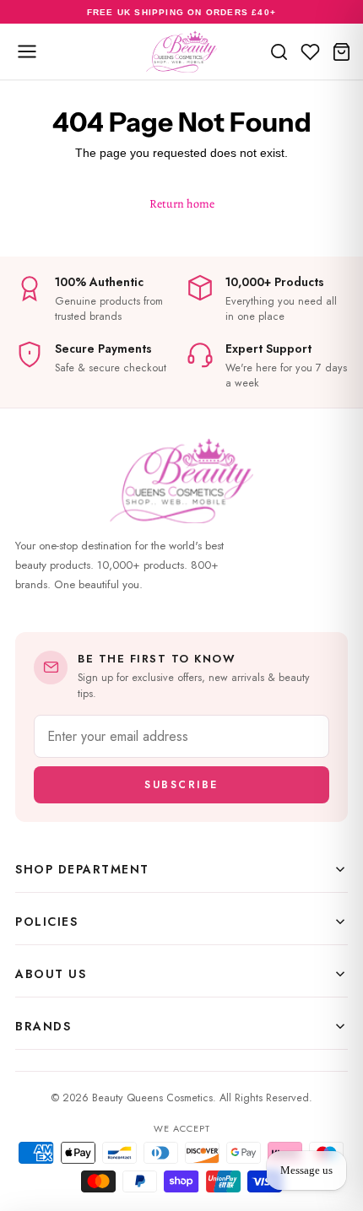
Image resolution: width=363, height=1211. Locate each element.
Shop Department (82, 869)
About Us (50, 973)
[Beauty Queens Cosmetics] (181, 51)
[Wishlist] (310, 51)
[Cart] (341, 51)
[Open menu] (27, 51)
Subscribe (181, 784)
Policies (46, 921)
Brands (43, 1026)
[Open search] (279, 51)
